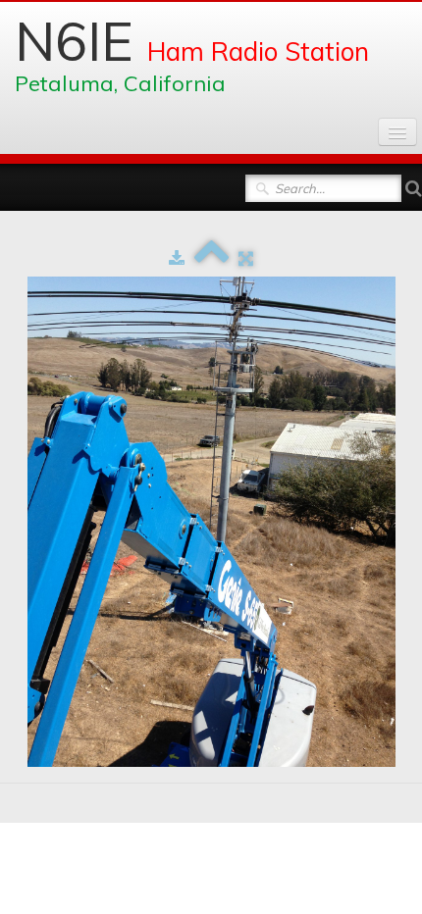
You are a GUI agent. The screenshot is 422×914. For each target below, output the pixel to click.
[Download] (177, 258)
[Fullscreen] (245, 258)
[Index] (211, 258)
